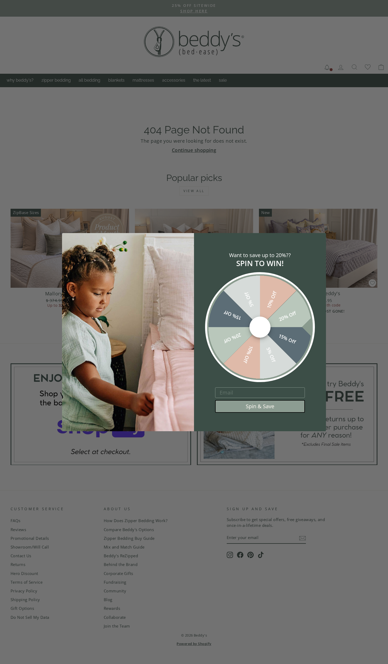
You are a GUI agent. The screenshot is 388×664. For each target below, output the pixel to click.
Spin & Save (260, 406)
